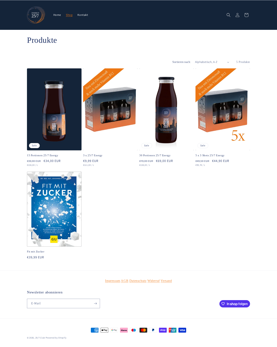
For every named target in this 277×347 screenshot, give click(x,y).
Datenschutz (138, 280)
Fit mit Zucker (35, 251)
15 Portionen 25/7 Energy (42, 155)
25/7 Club (40, 337)
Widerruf (153, 280)
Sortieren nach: (181, 62)
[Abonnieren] (95, 303)
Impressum (112, 280)
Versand (166, 280)
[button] (228, 15)
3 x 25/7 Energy (93, 155)
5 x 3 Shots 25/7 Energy (210, 155)
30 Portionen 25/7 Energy (155, 155)
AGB (124, 280)
